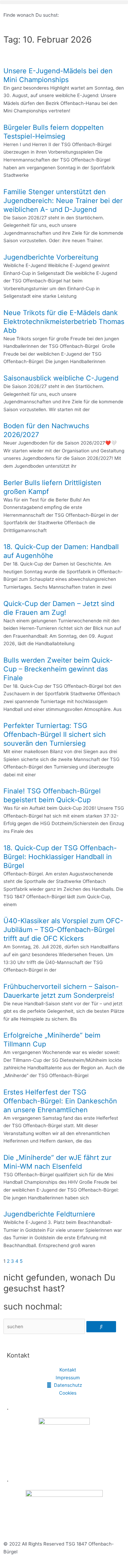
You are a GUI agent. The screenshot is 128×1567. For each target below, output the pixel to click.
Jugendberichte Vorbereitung (50, 257)
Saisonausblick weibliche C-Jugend (60, 378)
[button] (64, 2)
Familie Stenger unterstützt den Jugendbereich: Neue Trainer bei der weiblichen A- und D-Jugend (63, 201)
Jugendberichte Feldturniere (49, 1214)
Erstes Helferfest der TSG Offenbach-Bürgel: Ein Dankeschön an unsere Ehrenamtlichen (60, 1101)
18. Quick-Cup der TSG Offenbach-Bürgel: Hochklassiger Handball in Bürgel (60, 857)
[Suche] (101, 1327)
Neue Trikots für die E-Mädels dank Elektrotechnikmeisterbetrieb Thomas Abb (63, 322)
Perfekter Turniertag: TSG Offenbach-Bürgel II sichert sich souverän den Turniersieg (54, 734)
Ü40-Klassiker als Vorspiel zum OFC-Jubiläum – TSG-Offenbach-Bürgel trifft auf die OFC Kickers (63, 930)
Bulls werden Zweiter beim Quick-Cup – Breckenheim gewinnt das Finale (58, 669)
